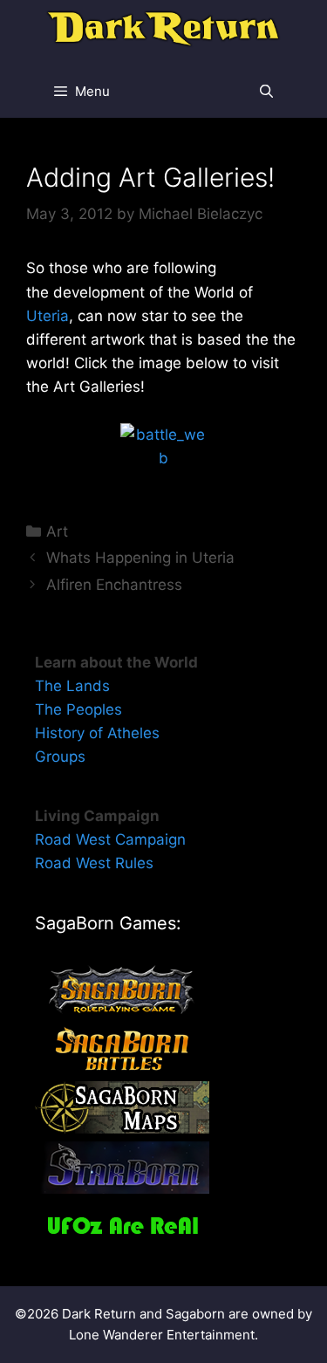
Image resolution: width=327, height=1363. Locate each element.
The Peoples (78, 709)
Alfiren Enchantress (114, 584)
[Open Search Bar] (266, 91)
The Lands (72, 686)
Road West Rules (94, 863)
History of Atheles (97, 733)
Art (57, 531)
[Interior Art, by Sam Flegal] (163, 456)
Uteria (47, 316)
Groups (60, 756)
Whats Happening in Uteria (140, 557)
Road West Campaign (110, 839)
